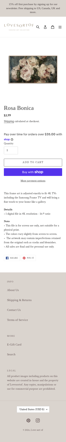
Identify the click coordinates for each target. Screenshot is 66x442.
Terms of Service (17, 320)
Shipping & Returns (19, 300)
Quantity (8, 143)
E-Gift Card (14, 344)
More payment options (33, 180)
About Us (13, 290)
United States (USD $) (32, 409)
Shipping (9, 121)
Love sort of (37, 430)
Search (11, 354)
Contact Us (14, 310)
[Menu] (60, 27)
